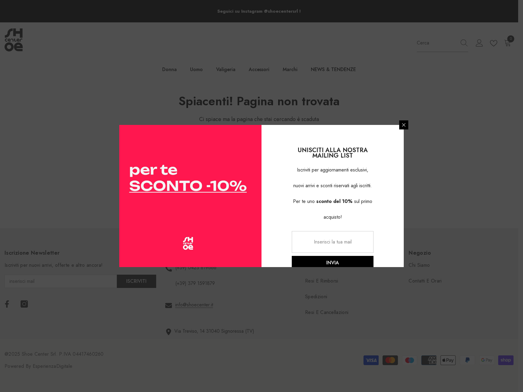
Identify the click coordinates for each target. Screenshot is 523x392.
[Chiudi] (403, 124)
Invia (332, 262)
